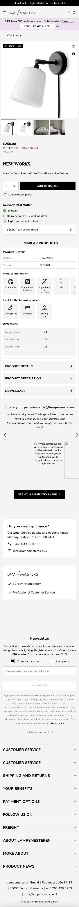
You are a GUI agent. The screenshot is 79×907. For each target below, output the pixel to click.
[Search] (68, 12)
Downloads (15, 391)
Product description (23, 378)
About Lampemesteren (27, 840)
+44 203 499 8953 (26, 544)
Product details (19, 366)
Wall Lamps (14, 35)
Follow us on (18, 814)
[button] (8, 127)
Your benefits (18, 788)
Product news (18, 866)
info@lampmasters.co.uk (30, 551)
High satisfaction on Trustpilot (47, 3)
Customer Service (22, 749)
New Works (46, 258)
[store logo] (24, 12)
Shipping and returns (26, 775)
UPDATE (37, 26)
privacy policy (57, 722)
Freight (11, 827)
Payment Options (21, 801)
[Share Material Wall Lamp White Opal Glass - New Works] (73, 53)
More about (15, 853)
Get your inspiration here (37, 494)
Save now (68, 21)
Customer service (22, 762)
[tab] (39, 749)
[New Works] (22, 164)
